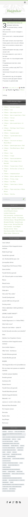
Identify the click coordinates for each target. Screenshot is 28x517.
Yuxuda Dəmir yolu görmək (9, 388)
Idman (15, 229)
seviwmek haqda (6, 439)
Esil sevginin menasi (8, 409)
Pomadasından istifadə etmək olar (11, 443)
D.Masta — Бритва (9, 120)
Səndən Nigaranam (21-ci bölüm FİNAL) (13, 320)
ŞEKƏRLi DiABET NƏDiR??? (9, 313)
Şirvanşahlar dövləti (7, 262)
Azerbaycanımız (18, 215)
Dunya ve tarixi (8, 224)
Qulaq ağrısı (5, 290)
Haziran (4, 431)
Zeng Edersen (20, 447)
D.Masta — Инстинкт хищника (12, 107)
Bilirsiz (4, 471)
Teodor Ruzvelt (6, 475)
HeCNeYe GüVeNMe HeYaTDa (9, 490)
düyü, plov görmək (7, 317)
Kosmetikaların (6, 473)
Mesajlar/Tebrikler (9, 222)
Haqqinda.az (14, 10)
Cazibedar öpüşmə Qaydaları (10, 374)
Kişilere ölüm (6, 416)
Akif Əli (14, 439)
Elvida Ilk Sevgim (7, 458)
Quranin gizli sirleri (16, 454)
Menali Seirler (6, 283)
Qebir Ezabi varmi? (7, 324)
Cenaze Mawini (11, 471)
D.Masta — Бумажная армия (11, 133)
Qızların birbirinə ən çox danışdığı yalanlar (13, 484)
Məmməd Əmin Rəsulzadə (9, 405)
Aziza (4, 90)
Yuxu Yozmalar (8, 226)
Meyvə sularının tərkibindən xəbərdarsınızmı (13, 437)
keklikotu (5, 488)
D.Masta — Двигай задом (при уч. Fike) (14, 145)
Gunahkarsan (6, 445)
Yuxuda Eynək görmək (8, 297)
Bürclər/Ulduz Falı (18, 224)
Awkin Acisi (20, 450)
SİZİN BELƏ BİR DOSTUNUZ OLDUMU (10, 462)
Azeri (4, 452)
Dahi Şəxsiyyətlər (8, 215)
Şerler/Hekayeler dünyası (11, 211)
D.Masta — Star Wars (10, 181)
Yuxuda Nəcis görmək (8, 255)
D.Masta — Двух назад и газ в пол (13, 112)
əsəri (21, 462)
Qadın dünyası (7, 217)
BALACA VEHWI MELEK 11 (13, 465)
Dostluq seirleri (6, 304)
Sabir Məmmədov (11, 456)
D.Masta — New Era (9, 194)
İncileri (9, 452)
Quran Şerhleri (6, 269)
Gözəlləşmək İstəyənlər (18, 473)
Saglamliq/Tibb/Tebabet (17, 208)
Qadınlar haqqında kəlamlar (9, 395)
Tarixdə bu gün (19, 222)
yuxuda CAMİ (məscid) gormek (10, 301)
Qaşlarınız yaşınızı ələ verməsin (16, 480)
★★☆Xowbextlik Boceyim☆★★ (10, 259)
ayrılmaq (5, 480)
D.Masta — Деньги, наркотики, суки (13, 176)
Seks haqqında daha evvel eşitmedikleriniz (14, 365)
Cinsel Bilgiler (17, 226)
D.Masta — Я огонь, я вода (11, 179)
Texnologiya (20, 217)
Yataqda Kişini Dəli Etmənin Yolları (12, 266)
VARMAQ (4, 465)
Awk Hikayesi (12, 488)
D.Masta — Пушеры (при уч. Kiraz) (13, 166)
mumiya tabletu (14, 445)
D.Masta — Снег (8, 110)
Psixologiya (7, 208)
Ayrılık (16, 441)
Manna (4, 280)
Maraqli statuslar (8, 229)
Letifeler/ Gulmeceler (9, 213)
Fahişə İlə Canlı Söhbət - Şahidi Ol (11, 327)
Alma (3, 334)
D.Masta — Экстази (9, 118)
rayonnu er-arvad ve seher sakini (11, 402)
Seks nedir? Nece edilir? (8, 294)
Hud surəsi (5, 423)
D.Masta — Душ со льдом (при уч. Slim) (14, 115)
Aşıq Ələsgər (5, 419)
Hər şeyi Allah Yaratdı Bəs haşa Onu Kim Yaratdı (12, 434)
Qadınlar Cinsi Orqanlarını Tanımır (11, 338)
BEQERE (4, 361)
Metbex (14, 217)
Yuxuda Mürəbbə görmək (9, 358)
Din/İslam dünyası (9, 220)
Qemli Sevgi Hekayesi (8, 287)
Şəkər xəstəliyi (6, 460)
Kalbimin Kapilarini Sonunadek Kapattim (12, 478)
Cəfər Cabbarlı (6, 242)
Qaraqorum (5, 482)
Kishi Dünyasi (19, 231)
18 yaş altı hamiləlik (19, 431)
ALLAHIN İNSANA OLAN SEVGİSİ (9, 450)
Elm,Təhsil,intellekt (9, 231)
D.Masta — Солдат (9, 156)
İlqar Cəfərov (6, 454)
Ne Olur (14, 452)
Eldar (11, 482)
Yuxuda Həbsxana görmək (9, 354)
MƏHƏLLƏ (11, 431)
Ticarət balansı (6, 467)
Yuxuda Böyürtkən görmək (9, 391)
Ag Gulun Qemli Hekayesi (18, 458)
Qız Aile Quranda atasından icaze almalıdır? (14, 331)
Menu (24, 2)
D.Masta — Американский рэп (12, 173)
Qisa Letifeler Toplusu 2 (8, 347)
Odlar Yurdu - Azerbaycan (9, 351)
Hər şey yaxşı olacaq (8, 441)
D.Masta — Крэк (8, 153)
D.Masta (22, 90)
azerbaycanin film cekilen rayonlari (11, 469)
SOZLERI (22, 445)
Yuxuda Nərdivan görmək (9, 273)
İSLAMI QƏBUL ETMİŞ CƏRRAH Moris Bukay (12, 486)
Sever (4, 456)
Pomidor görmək (7, 377)
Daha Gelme (19, 471)
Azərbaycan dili (6, 381)
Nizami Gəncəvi (6, 384)
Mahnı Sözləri (7, 233)
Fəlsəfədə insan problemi (9, 447)
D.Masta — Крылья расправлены (12, 158)
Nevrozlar (5, 412)
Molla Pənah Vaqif (7, 252)
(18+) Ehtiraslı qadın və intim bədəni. (12, 276)
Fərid (19, 439)
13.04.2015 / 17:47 (13, 87)
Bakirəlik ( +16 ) (6, 398)
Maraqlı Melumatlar (19, 220)
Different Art (15, 233)
